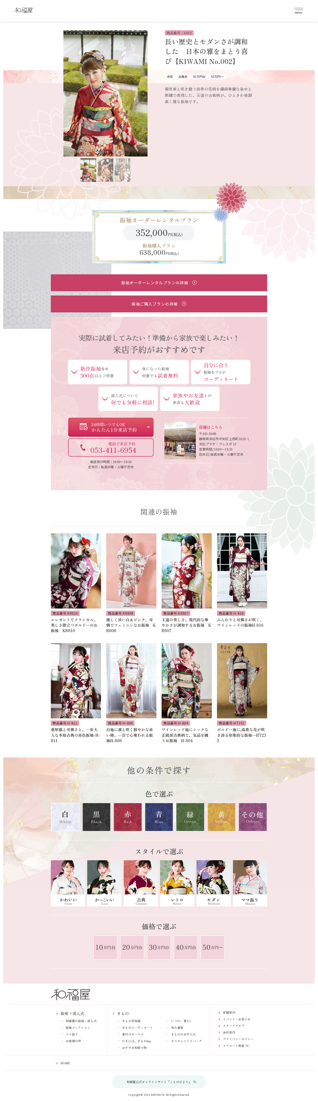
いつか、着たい (182, 1021)
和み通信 (177, 1027)
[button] (143, 93)
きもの (123, 1013)
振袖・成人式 (72, 1013)
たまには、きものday (136, 1041)
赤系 (170, 76)
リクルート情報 (233, 1045)
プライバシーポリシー (238, 1039)
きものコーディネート (137, 1027)
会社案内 (229, 1032)
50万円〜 (217, 76)
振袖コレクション (78, 1027)
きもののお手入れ (183, 1034)
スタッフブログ (233, 1025)
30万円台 (199, 76)
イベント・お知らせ (237, 1019)
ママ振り (72, 1034)
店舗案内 (229, 1012)
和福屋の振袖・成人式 (81, 1021)
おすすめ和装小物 (134, 1047)
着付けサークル (133, 1034)
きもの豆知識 (131, 1021)
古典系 (183, 76)
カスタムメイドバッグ (186, 1041)
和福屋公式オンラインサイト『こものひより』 (159, 1082)
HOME (65, 1063)
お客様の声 (73, 1041)
